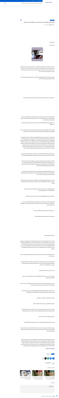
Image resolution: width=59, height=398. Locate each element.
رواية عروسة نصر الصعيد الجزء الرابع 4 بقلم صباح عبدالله (38, 378)
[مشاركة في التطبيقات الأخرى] (43, 358)
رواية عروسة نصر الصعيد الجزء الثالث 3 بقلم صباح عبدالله (49, 378)
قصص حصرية (29, 3)
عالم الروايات (34, 3)
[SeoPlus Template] (54, 396)
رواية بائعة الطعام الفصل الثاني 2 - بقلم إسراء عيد (25, 378)
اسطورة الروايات (48, 2)
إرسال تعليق (51, 386)
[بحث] (5, 3)
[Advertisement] (29, 13)
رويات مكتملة (24, 3)
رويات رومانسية (39, 3)
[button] (51, 358)
